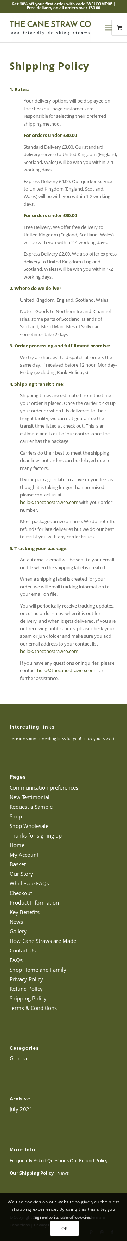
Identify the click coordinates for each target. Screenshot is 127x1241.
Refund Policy (26, 988)
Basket (18, 864)
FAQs (16, 959)
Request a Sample (31, 806)
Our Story (21, 873)
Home (17, 845)
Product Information (34, 902)
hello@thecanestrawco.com (49, 502)
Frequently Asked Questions (39, 1160)
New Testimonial (29, 797)
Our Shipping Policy (32, 1173)
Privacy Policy (26, 979)
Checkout (21, 892)
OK (64, 1228)
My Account (24, 854)
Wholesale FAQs (29, 883)
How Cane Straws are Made (43, 940)
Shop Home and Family (38, 969)
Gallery (18, 931)
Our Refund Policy (89, 1160)
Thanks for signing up (36, 835)
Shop (16, 816)
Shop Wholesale (29, 825)
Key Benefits (25, 912)
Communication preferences (44, 787)
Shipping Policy (28, 998)
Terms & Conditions (33, 1007)
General (19, 1058)
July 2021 (21, 1109)
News (16, 921)
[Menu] (108, 27)
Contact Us (23, 950)
